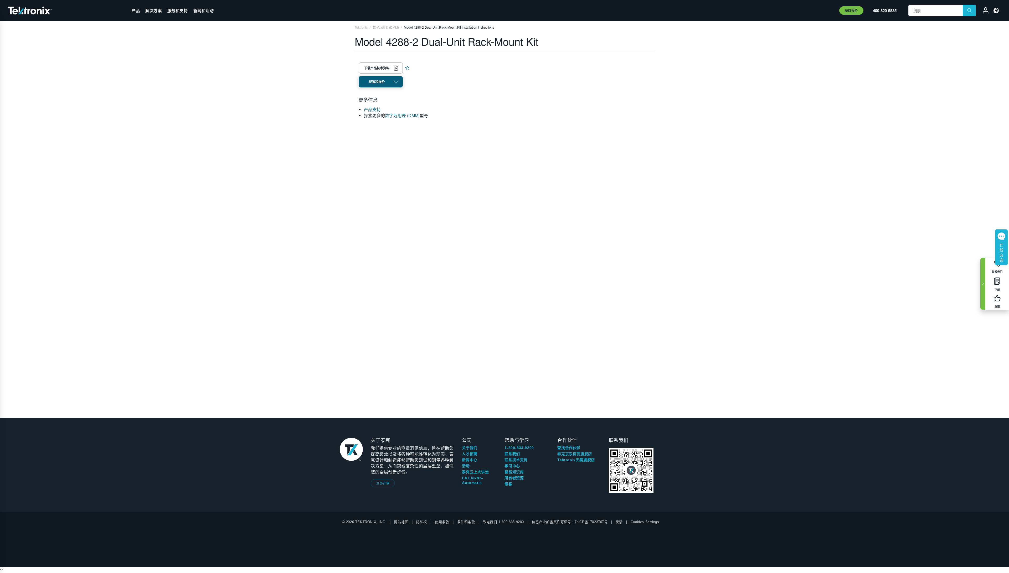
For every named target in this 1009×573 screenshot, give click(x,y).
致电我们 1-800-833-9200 (503, 522)
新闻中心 (469, 460)
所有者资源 (514, 478)
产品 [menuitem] (136, 10)
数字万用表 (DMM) (402, 115)
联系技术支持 (516, 460)
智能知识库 (514, 472)
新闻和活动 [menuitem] (203, 10)
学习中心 (512, 466)
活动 (466, 466)
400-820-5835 (885, 10)
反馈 (619, 522)
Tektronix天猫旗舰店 (576, 460)
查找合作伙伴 (568, 448)
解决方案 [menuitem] (153, 10)
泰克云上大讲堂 (475, 472)
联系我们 (512, 454)
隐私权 (421, 522)
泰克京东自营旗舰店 (574, 454)
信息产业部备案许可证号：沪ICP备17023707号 (570, 522)
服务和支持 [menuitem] (177, 10)
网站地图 (401, 522)
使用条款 (442, 522)
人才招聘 (469, 454)
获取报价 (851, 10)
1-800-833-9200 (519, 448)
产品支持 (372, 109)
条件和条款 (466, 522)
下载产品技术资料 (376, 68)
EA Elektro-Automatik (472, 480)
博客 (508, 484)
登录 (983, 11)
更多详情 (382, 483)
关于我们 (469, 448)
